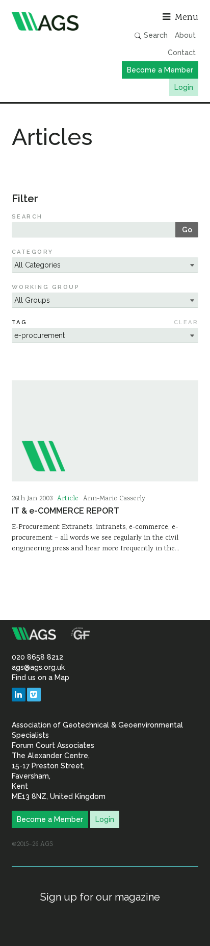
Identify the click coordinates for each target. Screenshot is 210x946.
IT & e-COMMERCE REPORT (65, 511)
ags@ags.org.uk (38, 667)
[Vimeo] (34, 694)
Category (33, 252)
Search (155, 35)
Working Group (46, 287)
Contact (182, 52)
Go (187, 230)
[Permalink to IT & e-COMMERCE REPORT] (105, 430)
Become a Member (160, 70)
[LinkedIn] (18, 694)
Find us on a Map (40, 677)
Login (183, 87)
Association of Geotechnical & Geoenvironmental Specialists (56, 21)
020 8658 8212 (37, 657)
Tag (19, 322)
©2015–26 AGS (32, 844)
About (185, 35)
